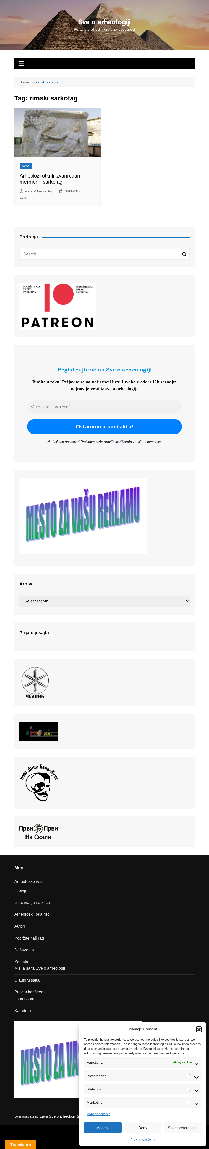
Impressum (24, 998)
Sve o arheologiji (104, 22)
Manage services (98, 1114)
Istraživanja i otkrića (32, 902)
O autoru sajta (27, 980)
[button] (198, 1029)
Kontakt (21, 962)
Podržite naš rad (29, 938)
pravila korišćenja (118, 442)
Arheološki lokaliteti (32, 914)
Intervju (21, 890)
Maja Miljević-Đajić (39, 191)
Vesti (26, 166)
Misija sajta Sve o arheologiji (40, 968)
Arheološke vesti (29, 881)
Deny (142, 1128)
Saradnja (22, 1010)
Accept (103, 1128)
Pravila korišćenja (142, 1139)
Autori (19, 926)
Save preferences (183, 1128)
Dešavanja (24, 950)
